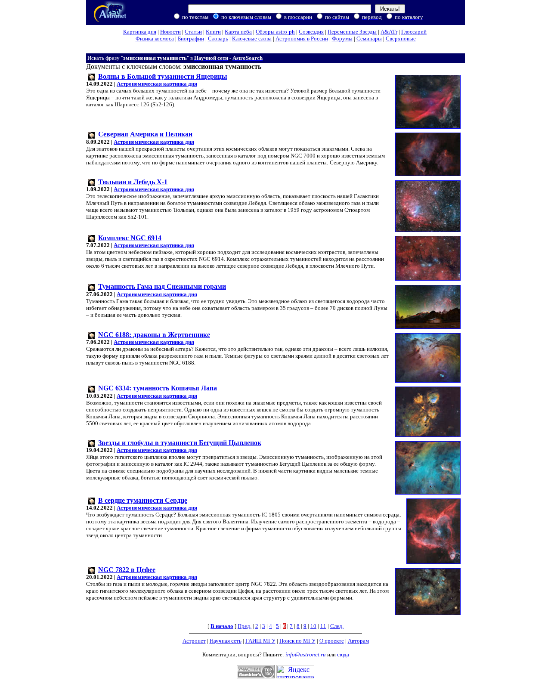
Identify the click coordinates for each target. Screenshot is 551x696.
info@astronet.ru (305, 654)
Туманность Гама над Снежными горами (162, 286)
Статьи (193, 31)
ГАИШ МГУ (260, 640)
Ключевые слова (252, 38)
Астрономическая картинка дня (157, 83)
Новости (170, 31)
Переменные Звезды (352, 31)
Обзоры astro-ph (275, 31)
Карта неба (238, 31)
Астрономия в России (302, 38)
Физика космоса (155, 38)
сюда (343, 654)
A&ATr (389, 31)
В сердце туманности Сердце (142, 500)
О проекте (331, 640)
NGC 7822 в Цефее (126, 569)
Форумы (342, 38)
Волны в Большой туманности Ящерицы (162, 76)
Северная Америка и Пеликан (145, 134)
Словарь (218, 38)
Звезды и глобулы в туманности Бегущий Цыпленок (179, 442)
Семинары (369, 38)
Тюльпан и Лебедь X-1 (132, 182)
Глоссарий (414, 31)
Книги (213, 31)
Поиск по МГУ (297, 640)
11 (323, 626)
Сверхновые (401, 38)
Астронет (194, 640)
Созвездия (311, 31)
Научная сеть (225, 640)
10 (313, 626)
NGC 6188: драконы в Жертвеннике (154, 334)
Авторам (358, 640)
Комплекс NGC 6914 (129, 237)
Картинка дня (139, 31)
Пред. (244, 626)
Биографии (191, 38)
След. (337, 626)
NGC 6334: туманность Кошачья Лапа (157, 388)
